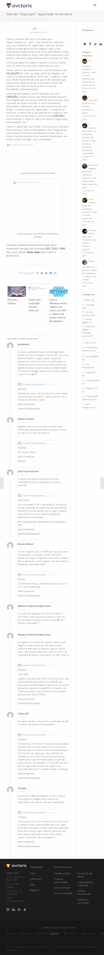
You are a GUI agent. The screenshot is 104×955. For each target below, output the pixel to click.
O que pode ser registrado (86, 884)
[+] (17, 291)
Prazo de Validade (63, 893)
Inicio (33, 873)
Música (89, 342)
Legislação (91, 372)
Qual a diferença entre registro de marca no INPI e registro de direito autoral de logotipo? (58, 310)
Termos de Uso (61, 947)
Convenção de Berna (85, 875)
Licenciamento (92, 380)
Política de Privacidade (86, 947)
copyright (90, 304)
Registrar (34, 890)
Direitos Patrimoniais (84, 892)
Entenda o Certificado (83, 901)
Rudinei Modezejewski (34, 384)
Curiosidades (92, 356)
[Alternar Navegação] (95, 5)
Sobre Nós (35, 879)
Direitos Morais (62, 887)
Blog (37, 35)
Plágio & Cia (91, 388)
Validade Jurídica (62, 873)
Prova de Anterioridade (61, 881)
